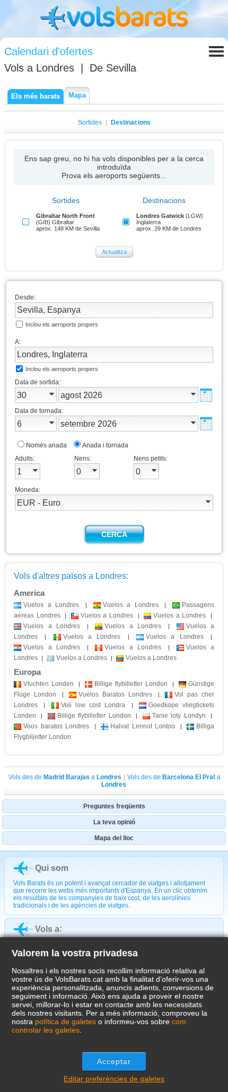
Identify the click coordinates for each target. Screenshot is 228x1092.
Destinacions (131, 122)
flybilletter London (131, 684)
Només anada (46, 445)
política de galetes (65, 1021)
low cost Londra (93, 705)
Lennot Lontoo (142, 726)
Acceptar (114, 1061)
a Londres (51, 605)
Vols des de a (64, 777)
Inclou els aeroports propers (61, 324)
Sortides (90, 122)
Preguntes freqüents (114, 806)
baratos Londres (56, 726)
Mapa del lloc (114, 838)
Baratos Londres (115, 694)
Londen (48, 684)
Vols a (39, 68)
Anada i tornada (105, 445)
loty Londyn (179, 715)
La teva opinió (114, 822)
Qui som (51, 868)
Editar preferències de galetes (114, 1079)
